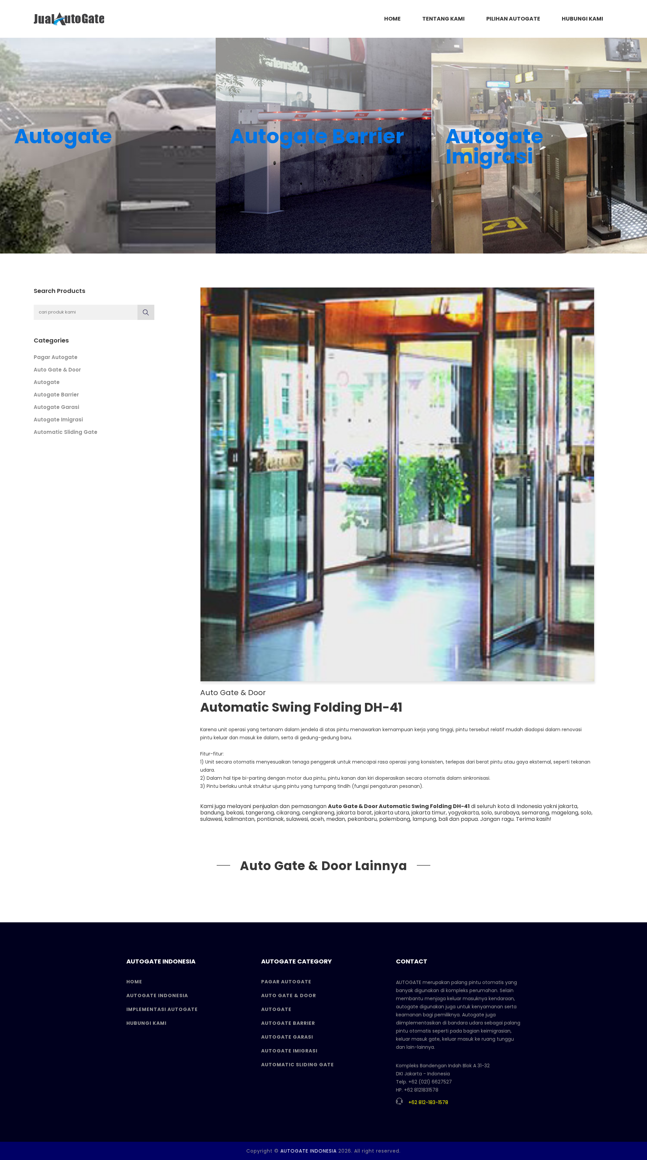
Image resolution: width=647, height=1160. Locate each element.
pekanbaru (362, 819)
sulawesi (211, 819)
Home (134, 981)
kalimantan (239, 819)
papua (469, 819)
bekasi (234, 812)
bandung (212, 812)
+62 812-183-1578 (428, 1102)
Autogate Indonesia (157, 995)
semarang (535, 812)
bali (443, 819)
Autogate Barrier (56, 394)
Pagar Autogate (56, 357)
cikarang (288, 812)
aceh (317, 819)
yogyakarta (463, 812)
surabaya (506, 812)
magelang (564, 812)
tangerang (260, 812)
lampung (424, 819)
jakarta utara (391, 812)
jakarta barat (354, 812)
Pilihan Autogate (513, 19)
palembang (394, 819)
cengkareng (318, 812)
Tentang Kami (443, 19)
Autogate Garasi (56, 407)
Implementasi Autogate (162, 1009)
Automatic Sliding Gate (65, 432)
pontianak (270, 819)
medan (335, 819)
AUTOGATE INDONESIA (308, 1151)
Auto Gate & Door (57, 369)
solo (486, 812)
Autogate (47, 382)
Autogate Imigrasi (58, 419)
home (392, 19)
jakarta (567, 806)
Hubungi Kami (582, 19)
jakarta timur (428, 812)
